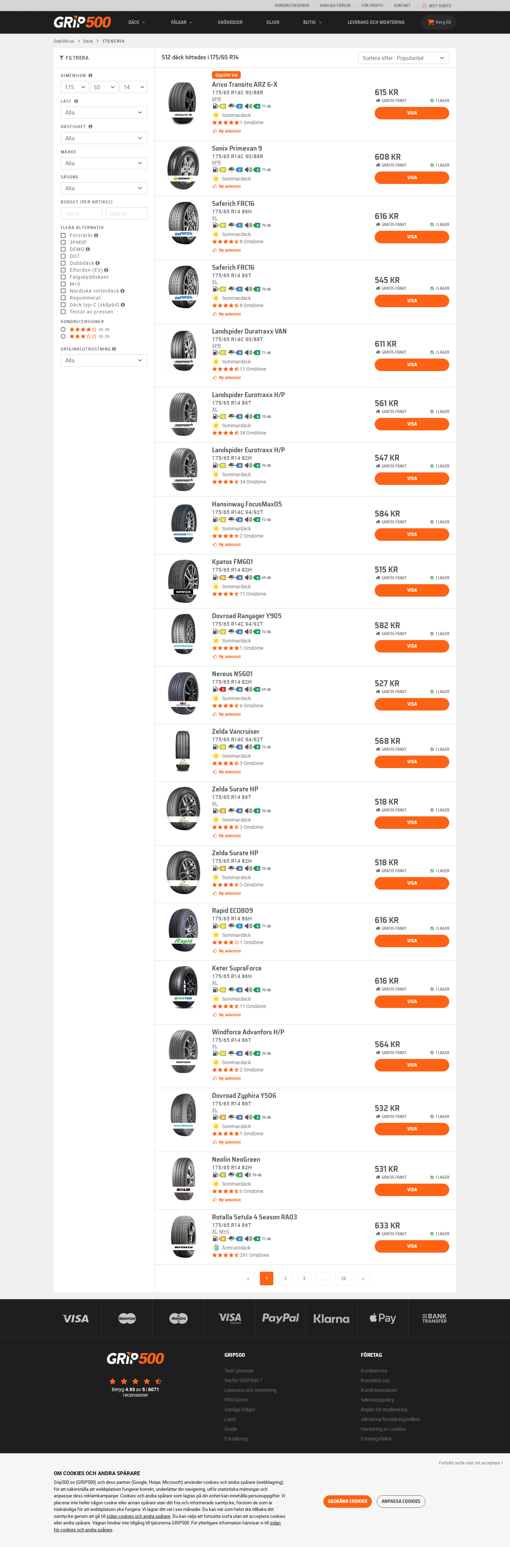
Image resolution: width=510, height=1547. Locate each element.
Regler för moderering (384, 1409)
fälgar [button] (179, 22)
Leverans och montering (376, 22)
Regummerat (85, 297)
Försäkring (236, 1438)
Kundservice (374, 1370)
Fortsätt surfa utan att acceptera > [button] (471, 1462)
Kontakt (402, 5)
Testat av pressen (91, 311)
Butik (310, 22)
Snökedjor (230, 22)
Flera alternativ (82, 228)
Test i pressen (239, 1370)
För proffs (372, 5)
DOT (75, 256)
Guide (230, 1429)
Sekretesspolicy (377, 1399)
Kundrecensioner (292, 5)
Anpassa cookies (401, 1501)
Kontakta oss (375, 1380)
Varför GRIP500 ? (243, 1380)
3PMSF (78, 242)
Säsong (70, 177)
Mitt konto (439, 6)
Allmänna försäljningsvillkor (390, 1419)
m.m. (104, 329)
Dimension (74, 76)
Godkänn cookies (347, 1501)
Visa (412, 113)
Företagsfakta (376, 1438)
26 (343, 1278)
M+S (75, 283)
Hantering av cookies (383, 1429)
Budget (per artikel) (87, 202)
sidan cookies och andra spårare (138, 1516)
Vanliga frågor (335, 5)
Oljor (272, 22)
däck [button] (134, 22)
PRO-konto (236, 1399)
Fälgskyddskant (89, 277)
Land (230, 1419)
